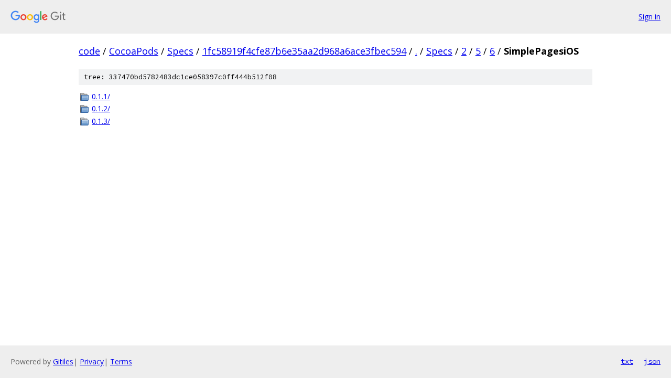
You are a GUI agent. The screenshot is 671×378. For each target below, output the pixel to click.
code (89, 51)
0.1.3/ (101, 121)
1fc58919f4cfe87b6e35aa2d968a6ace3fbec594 (304, 51)
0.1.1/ (101, 96)
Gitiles (63, 361)
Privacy (92, 361)
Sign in (649, 17)
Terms (121, 361)
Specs (180, 51)
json (652, 361)
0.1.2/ (101, 108)
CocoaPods (133, 51)
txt (627, 361)
